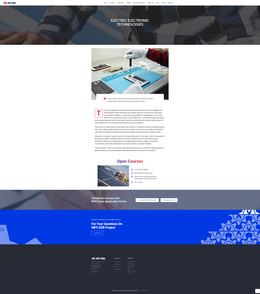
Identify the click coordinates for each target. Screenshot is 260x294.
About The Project (118, 261)
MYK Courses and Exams (139, 2)
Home (105, 2)
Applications (121, 2)
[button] (147, 200)
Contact (163, 2)
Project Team (151, 2)
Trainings (128, 2)
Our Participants (117, 269)
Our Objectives (117, 264)
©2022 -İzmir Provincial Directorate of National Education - (125, 290)
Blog (158, 2)
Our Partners (116, 266)
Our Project (112, 2)
